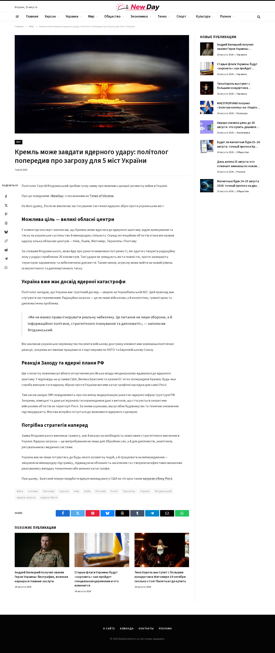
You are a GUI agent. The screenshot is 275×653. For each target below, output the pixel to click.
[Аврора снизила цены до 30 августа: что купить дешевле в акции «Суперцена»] (206, 127)
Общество (112, 16)
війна (20, 491)
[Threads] (6, 223)
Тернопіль (129, 491)
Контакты (146, 628)
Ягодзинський (163, 491)
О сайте (109, 628)
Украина (72, 16)
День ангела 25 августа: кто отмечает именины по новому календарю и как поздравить (237, 164)
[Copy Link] (6, 241)
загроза (64, 491)
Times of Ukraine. (101, 196)
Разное (225, 16)
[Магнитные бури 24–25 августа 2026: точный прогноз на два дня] (206, 185)
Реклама (165, 628)
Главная (32, 16)
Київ (76, 491)
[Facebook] (6, 197)
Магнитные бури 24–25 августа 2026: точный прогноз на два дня (238, 183)
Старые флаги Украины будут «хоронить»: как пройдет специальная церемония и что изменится (96, 579)
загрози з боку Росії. (158, 478)
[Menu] (17, 16)
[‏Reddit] (6, 250)
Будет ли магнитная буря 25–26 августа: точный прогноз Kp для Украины (238, 144)
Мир (91, 16)
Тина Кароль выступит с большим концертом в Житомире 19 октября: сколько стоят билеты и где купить (160, 576)
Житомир (49, 491)
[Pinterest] (6, 214)
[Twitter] (6, 205)
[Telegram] (6, 259)
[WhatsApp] (6, 267)
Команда (127, 628)
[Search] (258, 16)
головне (33, 491)
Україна (145, 491)
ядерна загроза (26, 497)
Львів (87, 491)
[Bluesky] (6, 232)
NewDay (57, 196)
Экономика (139, 16)
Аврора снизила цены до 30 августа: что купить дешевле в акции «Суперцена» (237, 125)
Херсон (50, 16)
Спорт (181, 16)
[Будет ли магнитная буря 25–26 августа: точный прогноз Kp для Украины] (206, 146)
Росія (114, 491)
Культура (203, 16)
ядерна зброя (48, 497)
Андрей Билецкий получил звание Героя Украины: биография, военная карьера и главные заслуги (41, 576)
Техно (162, 16)
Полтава (100, 491)
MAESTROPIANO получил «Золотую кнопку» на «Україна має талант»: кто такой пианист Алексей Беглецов (238, 105)
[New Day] (137, 7)
